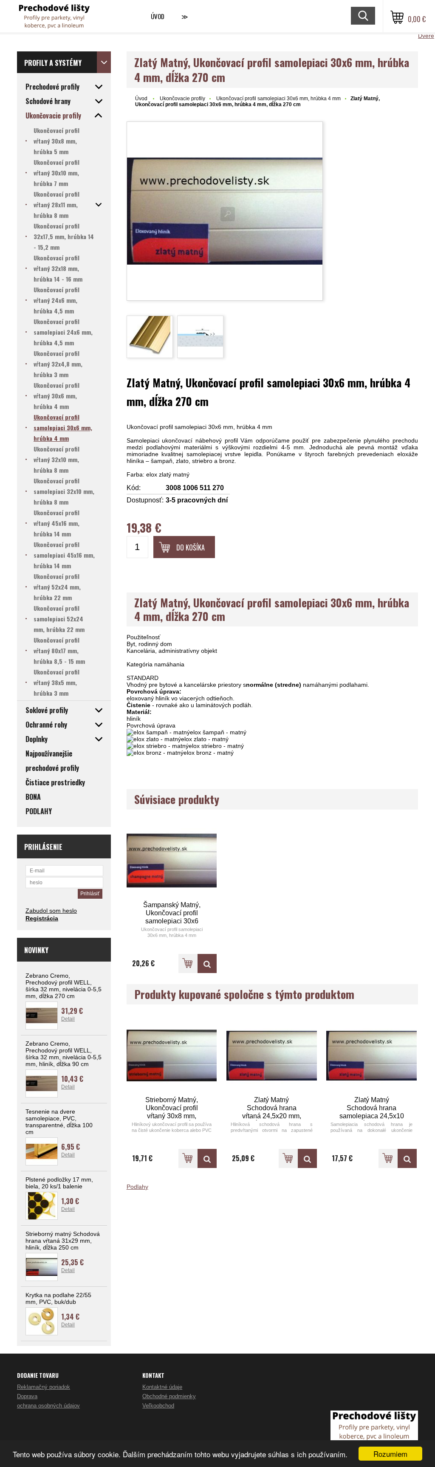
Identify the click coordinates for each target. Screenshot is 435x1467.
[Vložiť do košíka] (188, 963)
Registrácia (41, 918)
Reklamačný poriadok (43, 1387)
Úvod (157, 16)
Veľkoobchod (158, 1405)
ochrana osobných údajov (48, 1405)
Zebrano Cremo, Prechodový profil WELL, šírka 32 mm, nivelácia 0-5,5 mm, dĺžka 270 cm (63, 985)
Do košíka (190, 547)
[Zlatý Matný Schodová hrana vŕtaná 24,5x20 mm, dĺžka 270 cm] (271, 1056)
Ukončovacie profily (182, 99)
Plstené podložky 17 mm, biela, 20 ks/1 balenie (59, 1183)
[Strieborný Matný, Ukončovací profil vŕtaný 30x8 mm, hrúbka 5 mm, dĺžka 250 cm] (172, 1056)
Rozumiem (390, 1453)
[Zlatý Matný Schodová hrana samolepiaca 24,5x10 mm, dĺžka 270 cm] (371, 1056)
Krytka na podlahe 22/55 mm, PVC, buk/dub (58, 1298)
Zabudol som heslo (51, 910)
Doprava (27, 1396)
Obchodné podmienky (169, 1396)
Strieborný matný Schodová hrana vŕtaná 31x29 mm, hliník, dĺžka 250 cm (62, 1240)
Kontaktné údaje (162, 1387)
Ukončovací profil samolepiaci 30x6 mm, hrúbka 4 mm (278, 99)
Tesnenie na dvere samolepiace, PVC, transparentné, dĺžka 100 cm (59, 1121)
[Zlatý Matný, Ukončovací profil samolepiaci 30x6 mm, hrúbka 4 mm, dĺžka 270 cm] (225, 211)
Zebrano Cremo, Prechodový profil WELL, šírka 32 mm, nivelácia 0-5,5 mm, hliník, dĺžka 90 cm (63, 1053)
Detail (68, 1019)
